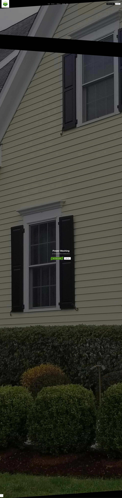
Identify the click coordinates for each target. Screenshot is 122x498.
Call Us (67, 258)
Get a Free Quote (57, 258)
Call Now (118, 3)
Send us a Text (110, 3)
